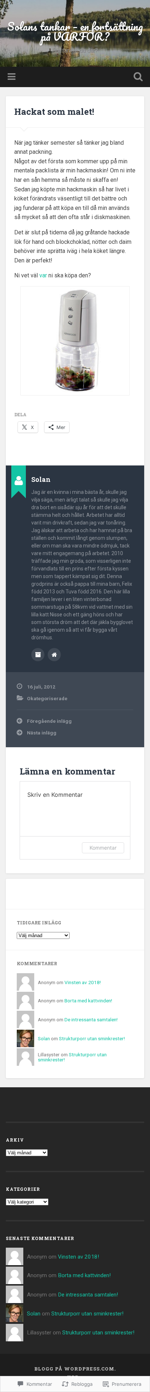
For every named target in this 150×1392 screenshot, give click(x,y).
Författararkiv (37, 654)
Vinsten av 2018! (82, 982)
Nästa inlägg (41, 733)
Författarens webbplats (54, 654)
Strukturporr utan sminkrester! (92, 1038)
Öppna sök (136, 77)
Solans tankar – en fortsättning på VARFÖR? (75, 31)
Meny (12, 77)
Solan (44, 1038)
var (43, 275)
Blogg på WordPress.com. (75, 1369)
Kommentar (103, 848)
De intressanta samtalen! (91, 1019)
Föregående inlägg (49, 721)
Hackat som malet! (54, 111)
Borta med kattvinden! (88, 1000)
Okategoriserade (47, 698)
